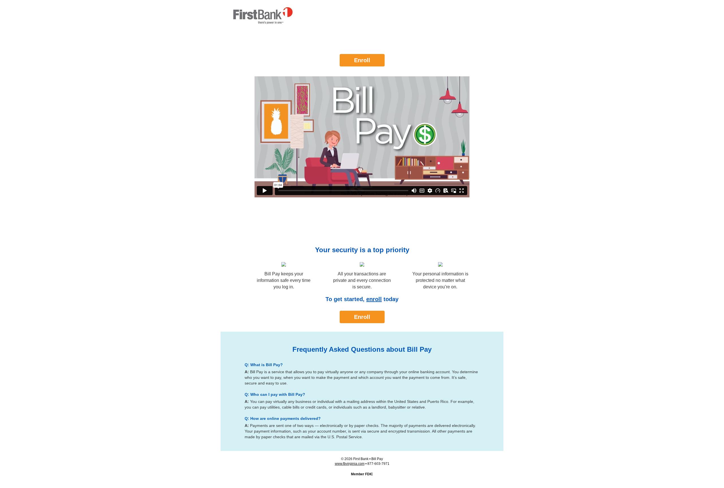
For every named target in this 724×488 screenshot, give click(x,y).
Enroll (362, 60)
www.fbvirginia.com (350, 464)
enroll (374, 299)
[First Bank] (263, 15)
